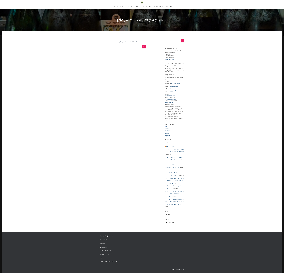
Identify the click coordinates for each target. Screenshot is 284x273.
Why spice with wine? (145, 6)
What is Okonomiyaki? (158, 6)
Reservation (115, 6)
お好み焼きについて (104, 254)
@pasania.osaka (175, 85)
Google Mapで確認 (169, 59)
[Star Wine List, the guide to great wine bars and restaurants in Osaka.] (167, 131)
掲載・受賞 (102, 243)
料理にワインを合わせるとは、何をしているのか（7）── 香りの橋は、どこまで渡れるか (175, 194)
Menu (121, 6)
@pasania (170, 91)
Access (127, 6)
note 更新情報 (170, 146)
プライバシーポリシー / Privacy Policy (110, 261)
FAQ (171, 6)
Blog (167, 6)
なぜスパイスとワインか (105, 250)
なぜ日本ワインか (104, 247)
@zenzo (169, 88)
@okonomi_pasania (175, 83)
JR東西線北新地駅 (169, 102)
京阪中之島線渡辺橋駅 (170, 95)
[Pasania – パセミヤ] (142, 2)
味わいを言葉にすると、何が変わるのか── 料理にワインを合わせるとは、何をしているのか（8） (175, 180)
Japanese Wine (134, 6)
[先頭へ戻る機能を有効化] (281, 270)
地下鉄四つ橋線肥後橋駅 (170, 99)
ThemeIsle (181, 269)
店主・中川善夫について (105, 240)
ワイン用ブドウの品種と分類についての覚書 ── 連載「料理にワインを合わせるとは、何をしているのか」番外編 (175, 202)
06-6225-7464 (168, 61)
